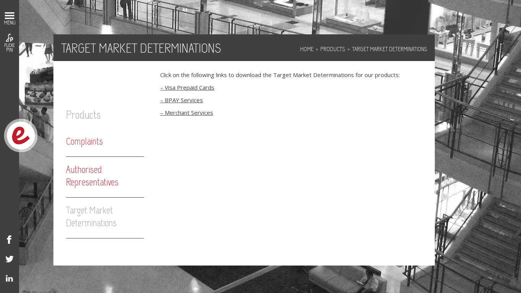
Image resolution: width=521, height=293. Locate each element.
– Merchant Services (186, 112)
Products (332, 49)
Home (307, 49)
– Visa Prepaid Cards (187, 87)
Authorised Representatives (92, 177)
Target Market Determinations (91, 217)
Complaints (84, 142)
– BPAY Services (181, 100)
